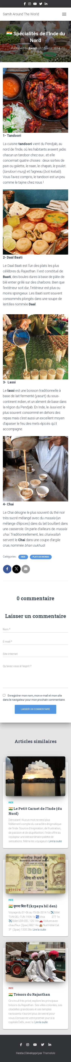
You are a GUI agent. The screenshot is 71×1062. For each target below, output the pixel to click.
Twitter (40, 4)
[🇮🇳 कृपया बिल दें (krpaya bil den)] (35, 873)
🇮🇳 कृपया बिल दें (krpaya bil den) (33, 906)
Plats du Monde (41, 557)
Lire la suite (55, 841)
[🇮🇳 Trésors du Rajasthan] (35, 961)
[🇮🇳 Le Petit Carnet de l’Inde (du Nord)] (35, 776)
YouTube (35, 4)
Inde (23, 557)
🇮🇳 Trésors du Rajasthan (29, 994)
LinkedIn (46, 4)
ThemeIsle (49, 1053)
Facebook (25, 4)
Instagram (29, 4)
